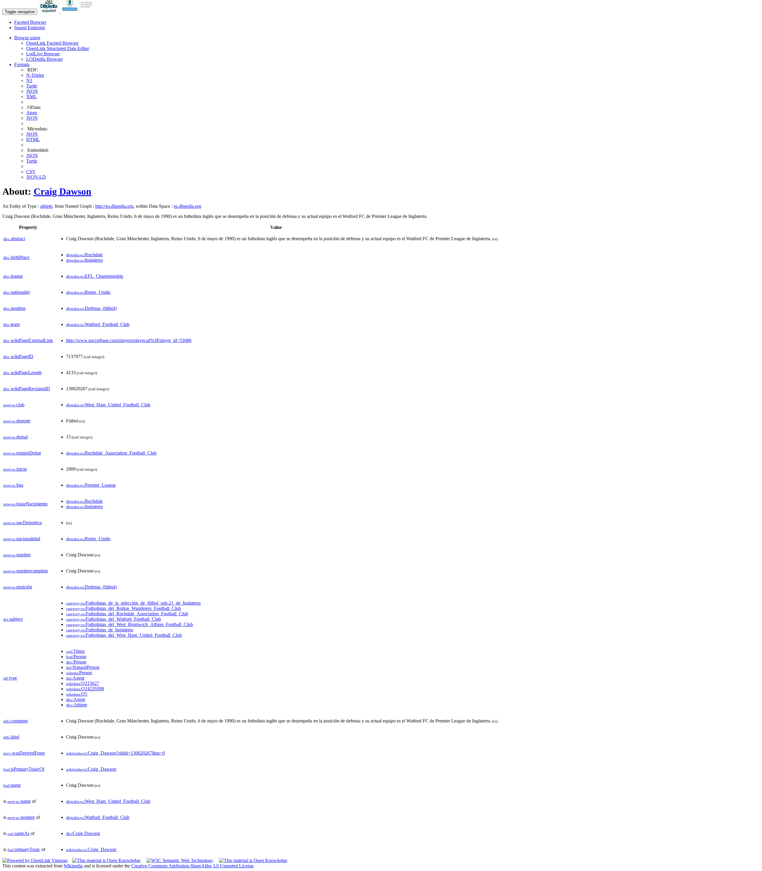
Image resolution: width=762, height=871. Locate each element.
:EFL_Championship (94, 276)
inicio (15, 469)
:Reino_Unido (88, 292)
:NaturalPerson (82, 667)
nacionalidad (21, 538)
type (10, 677)
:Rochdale (84, 254)
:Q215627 (82, 683)
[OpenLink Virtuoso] (35, 860)
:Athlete (76, 704)
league (13, 276)
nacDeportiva (22, 522)
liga (13, 485)
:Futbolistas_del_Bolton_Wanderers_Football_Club (123, 608)
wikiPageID (18, 356)
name (12, 785)
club (13, 404)
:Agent (75, 677)
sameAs (18, 833)
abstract (14, 238)
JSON (32, 91)
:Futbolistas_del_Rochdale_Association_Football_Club (127, 613)
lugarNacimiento (25, 503)
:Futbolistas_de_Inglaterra (99, 629)
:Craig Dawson (83, 833)
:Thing (75, 651)
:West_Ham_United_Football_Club (108, 404)
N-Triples (35, 75)
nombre (17, 554)
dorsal (15, 436)
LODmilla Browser (44, 59)
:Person (76, 656)
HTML (33, 139)
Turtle (31, 85)
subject (13, 619)
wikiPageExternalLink (28, 340)
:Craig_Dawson (91, 769)
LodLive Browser (43, 53)
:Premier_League (91, 485)
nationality (16, 292)
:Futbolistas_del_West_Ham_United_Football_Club (124, 635)
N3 (29, 80)
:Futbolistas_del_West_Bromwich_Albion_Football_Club (129, 624)
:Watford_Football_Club (97, 324)
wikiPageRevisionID (26, 388)
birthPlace (16, 257)
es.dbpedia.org (187, 206)
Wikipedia (73, 865)
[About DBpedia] (49, 11)
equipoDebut (22, 452)
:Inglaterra (84, 260)
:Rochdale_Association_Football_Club (111, 452)
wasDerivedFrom (24, 753)
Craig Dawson (62, 191)
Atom (31, 112)
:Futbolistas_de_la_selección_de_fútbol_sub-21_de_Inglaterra (133, 602)
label (11, 736)
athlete (46, 206)
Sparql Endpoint (29, 27)
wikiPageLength (22, 372)
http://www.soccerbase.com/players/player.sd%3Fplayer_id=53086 (128, 340)
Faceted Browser (30, 22)
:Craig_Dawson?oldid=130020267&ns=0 (115, 753)
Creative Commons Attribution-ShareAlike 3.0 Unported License (192, 865)
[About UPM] (78, 11)
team (11, 324)
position (14, 308)
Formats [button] (21, 64)
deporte (16, 420)
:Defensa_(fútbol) (91, 308)
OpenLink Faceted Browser (52, 43)
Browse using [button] (27, 37)
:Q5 (76, 694)
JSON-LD (36, 176)
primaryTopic (23, 849)
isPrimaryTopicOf (23, 769)
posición (17, 586)
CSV (31, 171)
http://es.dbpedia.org (114, 206)
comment (15, 720)
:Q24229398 (85, 688)
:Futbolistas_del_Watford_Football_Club (113, 619)
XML (31, 96)
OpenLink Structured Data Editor (57, 48)
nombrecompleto (25, 570)
